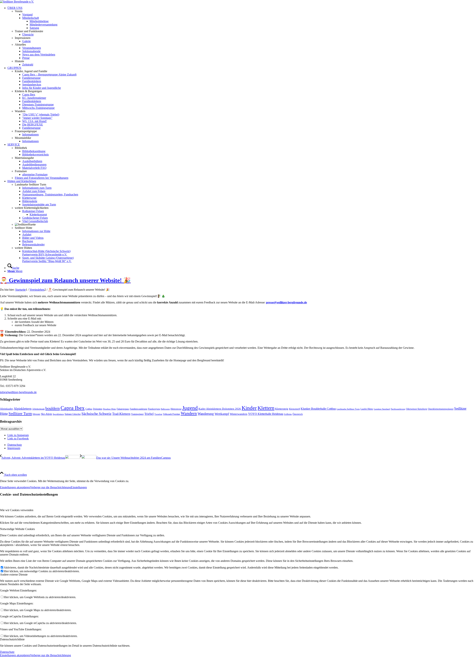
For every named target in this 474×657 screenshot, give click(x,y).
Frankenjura (154, 408)
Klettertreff (294, 408)
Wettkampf (222, 414)
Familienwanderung (138, 409)
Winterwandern (238, 413)
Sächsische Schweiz (96, 414)
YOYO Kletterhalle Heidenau (265, 413)
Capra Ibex (73, 408)
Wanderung (206, 414)
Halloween (165, 409)
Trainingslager (137, 414)
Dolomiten (97, 409)
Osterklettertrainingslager (440, 408)
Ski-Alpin (46, 413)
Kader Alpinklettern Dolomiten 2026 (219, 408)
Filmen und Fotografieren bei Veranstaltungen (41, 177)
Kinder (249, 408)
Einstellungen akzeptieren (15, 487)
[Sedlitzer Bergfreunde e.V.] (17, 1)
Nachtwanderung (398, 409)
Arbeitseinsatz (38, 409)
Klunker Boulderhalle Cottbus (318, 408)
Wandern (189, 413)
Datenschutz (7, 651)
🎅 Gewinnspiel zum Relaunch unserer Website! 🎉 (65, 280)
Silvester (36, 414)
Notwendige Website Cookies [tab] (17, 529)
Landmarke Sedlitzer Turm (348, 409)
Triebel (149, 414)
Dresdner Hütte (109, 409)
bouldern (52, 408)
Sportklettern (58, 414)
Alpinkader (6, 408)
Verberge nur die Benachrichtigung (50, 487)
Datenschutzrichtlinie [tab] (12, 639)
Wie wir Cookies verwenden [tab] (16, 510)
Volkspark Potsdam (171, 414)
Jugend (190, 408)
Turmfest (158, 414)
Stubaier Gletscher (73, 414)
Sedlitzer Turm (20, 413)
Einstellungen (79, 487)
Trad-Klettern (121, 414)
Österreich (298, 414)
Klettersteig (281, 408)
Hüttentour (176, 408)
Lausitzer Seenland (382, 409)
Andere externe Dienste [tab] (14, 574)
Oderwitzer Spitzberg (416, 408)
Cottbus (88, 409)
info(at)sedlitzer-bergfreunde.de (18, 392)
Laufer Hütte (366, 408)
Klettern (266, 408)
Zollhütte (288, 414)
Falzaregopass (123, 409)
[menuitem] (240, 36)
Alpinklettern (22, 408)
